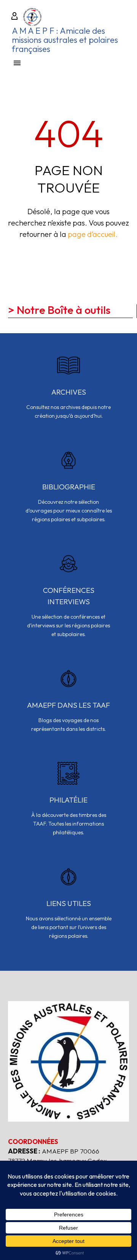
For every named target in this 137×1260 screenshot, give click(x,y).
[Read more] (68, 392)
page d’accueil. (93, 234)
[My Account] (14, 16)
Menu (17, 63)
